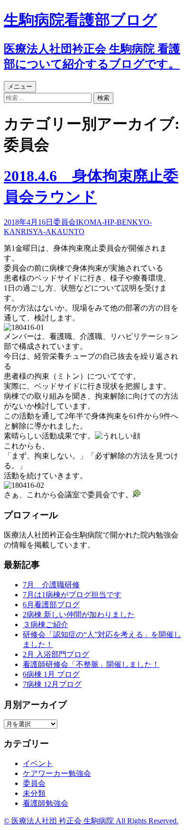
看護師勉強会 (45, 803)
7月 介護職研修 (51, 585)
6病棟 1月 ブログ (51, 674)
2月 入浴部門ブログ (56, 654)
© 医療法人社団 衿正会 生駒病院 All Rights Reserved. (91, 821)
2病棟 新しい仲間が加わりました (79, 615)
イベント (38, 763)
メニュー (20, 86)
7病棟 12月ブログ (52, 684)
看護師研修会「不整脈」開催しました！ (91, 664)
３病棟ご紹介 (45, 624)
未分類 (34, 793)
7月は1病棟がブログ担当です (72, 595)
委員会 (64, 222)
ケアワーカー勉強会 (57, 773)
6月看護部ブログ (51, 605)
